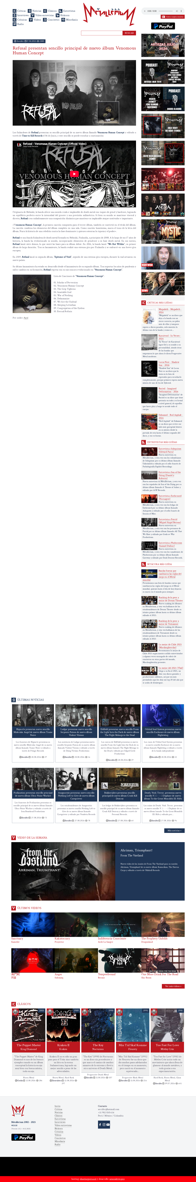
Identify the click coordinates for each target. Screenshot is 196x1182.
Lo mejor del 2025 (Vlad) (171, 667)
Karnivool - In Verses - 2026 (170, 337)
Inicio (57, 1106)
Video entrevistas (44, 15)
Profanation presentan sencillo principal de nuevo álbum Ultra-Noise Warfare (33, 794)
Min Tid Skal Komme (133, 1047)
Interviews (23, 15)
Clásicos (52, 11)
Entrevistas (69, 11)
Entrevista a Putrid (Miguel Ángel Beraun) (170, 521)
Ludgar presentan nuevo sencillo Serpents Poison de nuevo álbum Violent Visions (76, 732)
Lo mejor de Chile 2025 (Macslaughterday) (170, 646)
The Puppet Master (29, 1047)
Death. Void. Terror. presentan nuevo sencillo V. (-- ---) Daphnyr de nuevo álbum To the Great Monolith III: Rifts (163, 795)
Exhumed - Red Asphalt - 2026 (171, 416)
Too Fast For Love (167, 1047)
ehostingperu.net (88, 1179)
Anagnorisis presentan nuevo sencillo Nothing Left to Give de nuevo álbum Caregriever (76, 795)
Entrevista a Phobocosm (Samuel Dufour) (170, 544)
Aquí (26, 317)
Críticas (21, 11)
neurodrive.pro (117, 1179)
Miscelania (72, 19)
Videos (37, 19)
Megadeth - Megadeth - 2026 (170, 311)
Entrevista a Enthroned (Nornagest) (170, 497)
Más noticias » (174, 830)
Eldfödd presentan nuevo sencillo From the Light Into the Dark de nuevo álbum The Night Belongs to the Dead (119, 732)
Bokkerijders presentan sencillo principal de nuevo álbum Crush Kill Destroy (119, 795)
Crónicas (22, 19)
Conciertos (53, 19)
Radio (20, 24)
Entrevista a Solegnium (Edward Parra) (170, 450)
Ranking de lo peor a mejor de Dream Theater (171, 599)
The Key (98, 1047)
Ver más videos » (173, 986)
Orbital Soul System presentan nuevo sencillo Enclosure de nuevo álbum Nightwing (163, 732)
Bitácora (64, 15)
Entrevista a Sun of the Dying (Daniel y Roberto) (170, 475)
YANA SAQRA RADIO (174, 17)
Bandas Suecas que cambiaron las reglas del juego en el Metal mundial (162, 575)
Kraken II (63, 1047)
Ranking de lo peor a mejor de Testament (169, 622)
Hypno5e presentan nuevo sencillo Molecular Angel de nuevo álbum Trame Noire (33, 732)
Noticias (36, 11)
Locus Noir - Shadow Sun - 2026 (169, 364)
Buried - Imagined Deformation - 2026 (168, 390)
